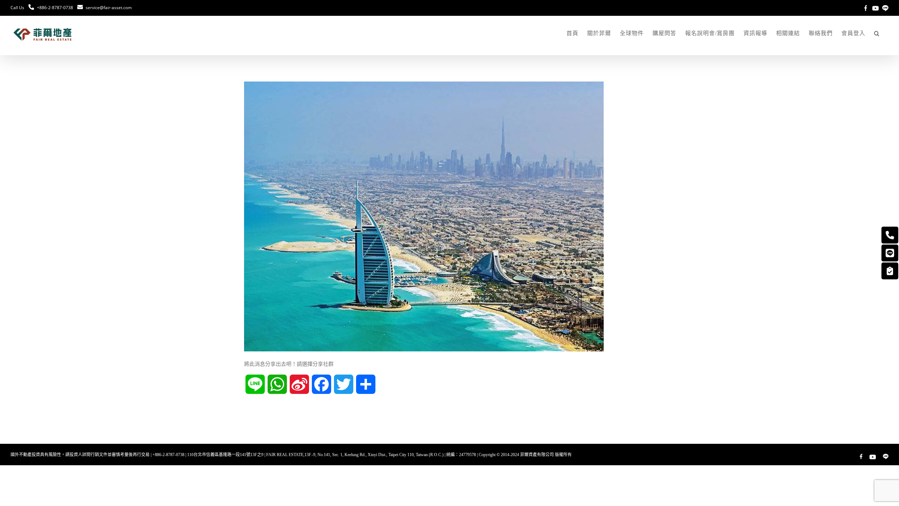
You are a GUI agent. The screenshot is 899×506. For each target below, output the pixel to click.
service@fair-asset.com (109, 8)
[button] (877, 33)
